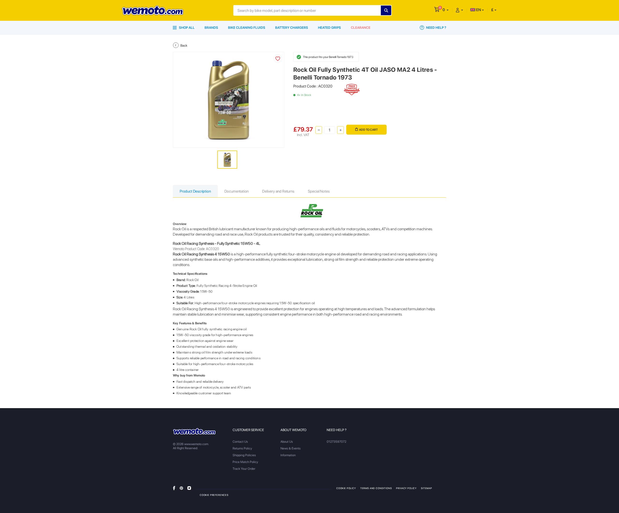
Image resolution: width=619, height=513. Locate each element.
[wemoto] (194, 431)
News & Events (290, 448)
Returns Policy (242, 448)
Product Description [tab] (195, 191)
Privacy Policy (406, 488)
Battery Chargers (291, 27)
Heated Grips (329, 27)
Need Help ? (435, 27)
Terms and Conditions (376, 488)
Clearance (360, 27)
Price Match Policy (245, 462)
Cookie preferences (214, 494)
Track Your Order (244, 468)
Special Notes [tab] (319, 191)
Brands (211, 27)
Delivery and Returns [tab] (278, 191)
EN (478, 9)
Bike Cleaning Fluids (246, 27)
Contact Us (240, 441)
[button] (445, 9)
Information (288, 455)
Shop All (186, 27)
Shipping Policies (244, 455)
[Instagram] (189, 488)
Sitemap (426, 488)
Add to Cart (368, 129)
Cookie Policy (346, 488)
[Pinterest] (181, 488)
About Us (286, 441)
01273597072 (336, 441)
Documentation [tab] (236, 191)
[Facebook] (174, 488)
